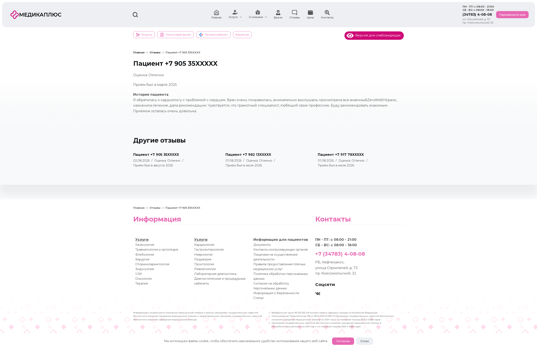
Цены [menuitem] (310, 17)
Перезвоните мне (512, 14)
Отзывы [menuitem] (294, 17)
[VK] (317, 293)
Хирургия (142, 259)
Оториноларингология (152, 264)
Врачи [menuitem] (278, 17)
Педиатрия (202, 259)
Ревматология (205, 269)
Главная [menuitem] (216, 17)
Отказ (364, 341)
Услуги (142, 240)
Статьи (258, 298)
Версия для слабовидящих (377, 35)
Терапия (141, 283)
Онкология (143, 279)
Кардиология (204, 245)
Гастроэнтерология (209, 249)
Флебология (144, 254)
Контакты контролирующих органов (280, 249)
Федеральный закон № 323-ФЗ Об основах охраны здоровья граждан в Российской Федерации (325, 312)
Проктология (204, 264)
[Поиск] (135, 14)
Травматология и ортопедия (156, 249)
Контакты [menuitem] (327, 17)
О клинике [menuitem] (256, 17)
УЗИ (138, 274)
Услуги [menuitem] (233, 17)
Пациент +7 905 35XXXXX (156, 155)
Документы (262, 245)
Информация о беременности (276, 293)
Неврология (203, 254)
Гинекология (144, 245)
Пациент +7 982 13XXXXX (248, 155)
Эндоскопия (144, 269)
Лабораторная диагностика (215, 274)
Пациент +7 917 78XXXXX (341, 155)
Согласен (343, 341)
